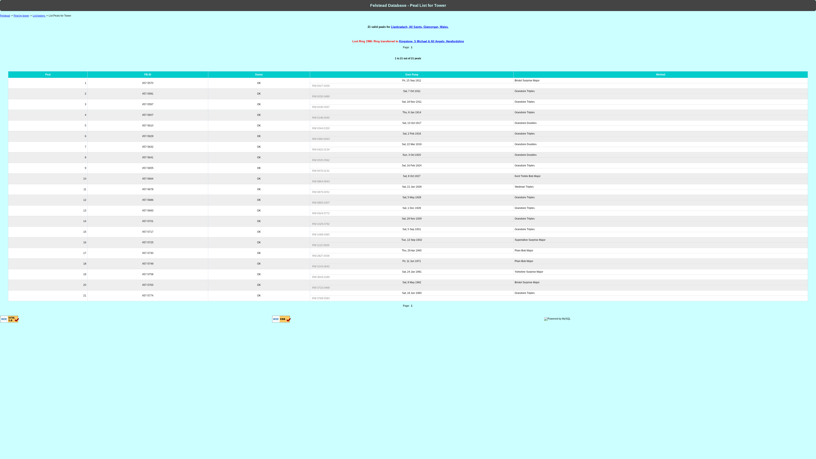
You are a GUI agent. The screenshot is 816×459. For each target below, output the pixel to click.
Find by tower (21, 15)
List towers (39, 15)
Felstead (5, 15)
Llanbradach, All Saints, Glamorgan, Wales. (420, 26)
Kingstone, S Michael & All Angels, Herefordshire (431, 41)
